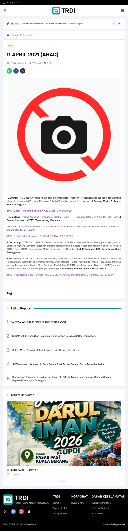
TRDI (12, 524)
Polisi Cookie (97, 513)
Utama (14, 34)
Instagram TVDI (60, 513)
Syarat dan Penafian (101, 503)
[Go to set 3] (66, 481)
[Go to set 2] (64, 481)
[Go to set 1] (61, 481)
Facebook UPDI (60, 508)
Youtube (57, 503)
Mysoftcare (119, 524)
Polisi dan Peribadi (100, 508)
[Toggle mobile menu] (122, 10)
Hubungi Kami (77, 503)
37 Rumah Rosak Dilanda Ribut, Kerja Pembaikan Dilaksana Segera (52, 23)
